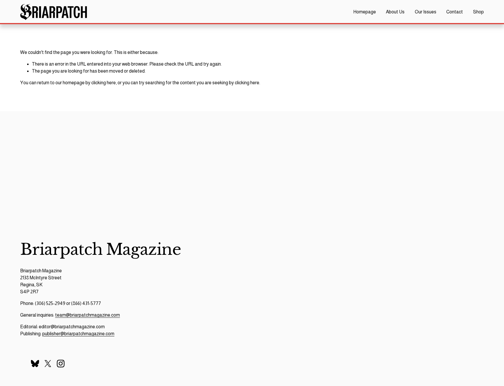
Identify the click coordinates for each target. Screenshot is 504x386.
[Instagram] (61, 363)
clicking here (103, 82)
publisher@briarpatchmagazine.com (78, 333)
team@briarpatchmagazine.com (87, 315)
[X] (48, 363)
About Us (395, 11)
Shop (478, 11)
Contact (454, 11)
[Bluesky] (35, 363)
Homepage (364, 11)
